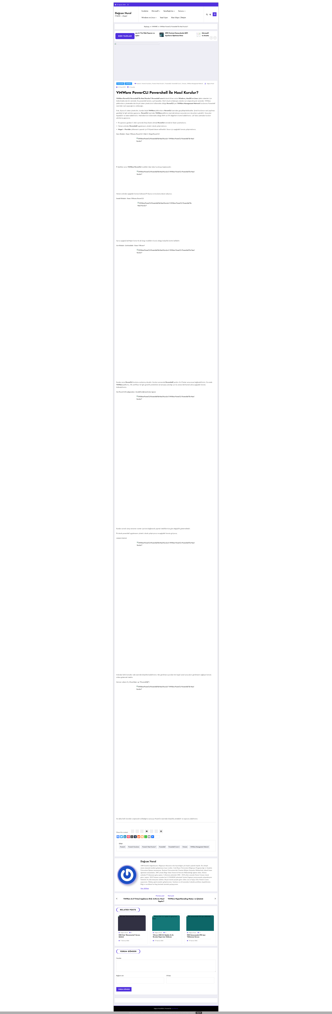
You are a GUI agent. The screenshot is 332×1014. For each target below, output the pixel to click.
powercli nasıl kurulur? (158, 83)
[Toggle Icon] (214, 14)
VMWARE (128, 83)
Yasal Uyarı (164, 17)
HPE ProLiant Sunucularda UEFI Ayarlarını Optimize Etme (143, 34)
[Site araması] (207, 14)
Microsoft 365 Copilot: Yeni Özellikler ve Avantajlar (183, 34)
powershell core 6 (176, 83)
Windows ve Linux (148, 17)
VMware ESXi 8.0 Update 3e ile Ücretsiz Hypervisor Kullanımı (163, 936)
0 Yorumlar (132, 87)
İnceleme (145, 11)
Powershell (120, 83)
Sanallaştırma (168, 11)
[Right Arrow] (215, 37)
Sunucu (181, 11)
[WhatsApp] (156, 831)
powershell (168, 83)
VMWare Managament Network (195, 83)
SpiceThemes (174, 1008)
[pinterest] (151, 831)
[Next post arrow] (215, 898)
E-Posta (169, 976)
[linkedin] (142, 831)
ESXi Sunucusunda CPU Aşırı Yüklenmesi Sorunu (196, 936)
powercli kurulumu (146, 83)
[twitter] (137, 831)
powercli (138, 83)
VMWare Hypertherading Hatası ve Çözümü (185, 899)
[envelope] (147, 831)
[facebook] (132, 831)
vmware (184, 83)
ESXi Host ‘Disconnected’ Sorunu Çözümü (129, 936)
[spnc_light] (210, 14)
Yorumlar (118, 958)
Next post (171, 896)
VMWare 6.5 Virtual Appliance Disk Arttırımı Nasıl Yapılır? (143, 900)
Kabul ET (199, 1013)
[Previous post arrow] (116, 898)
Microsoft (155, 11)
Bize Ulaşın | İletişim (178, 17)
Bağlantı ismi (120, 976)
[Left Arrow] (211, 37)
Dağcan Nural (123, 13)
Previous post (160, 896)
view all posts (144, 888)
